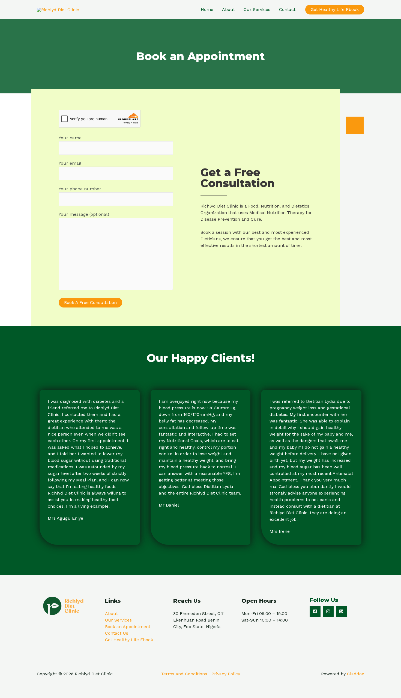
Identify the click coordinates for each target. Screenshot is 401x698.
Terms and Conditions (184, 673)
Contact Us (116, 633)
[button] (334, 9)
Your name (70, 137)
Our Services (257, 9)
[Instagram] (328, 611)
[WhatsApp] (341, 611)
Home (207, 9)
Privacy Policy (225, 673)
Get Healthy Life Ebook (129, 639)
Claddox (355, 673)
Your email (70, 163)
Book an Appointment (127, 626)
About (228, 9)
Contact (287, 9)
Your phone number (80, 188)
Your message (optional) (84, 214)
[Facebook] (315, 611)
